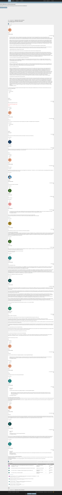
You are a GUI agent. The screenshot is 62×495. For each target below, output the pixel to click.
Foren (9, 0)
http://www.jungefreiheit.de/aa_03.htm (12, 102)
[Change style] (50, 0)
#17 (10, 378)
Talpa (9, 226)
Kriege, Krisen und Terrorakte (13, 480)
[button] (14, 1)
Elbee (9, 283)
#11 (10, 238)
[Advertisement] (31, 14)
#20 (10, 441)
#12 (10, 255)
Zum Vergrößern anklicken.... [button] (13, 85)
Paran (9, 22)
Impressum (21, 0)
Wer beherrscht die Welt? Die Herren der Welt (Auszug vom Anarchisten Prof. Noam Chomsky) (21, 478)
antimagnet (9, 144)
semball (9, 260)
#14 (10, 305)
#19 (10, 421)
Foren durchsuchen (14, 2)
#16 (10, 363)
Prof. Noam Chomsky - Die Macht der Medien (17, 472)
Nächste (11, 23)
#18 (10, 404)
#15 (10, 343)
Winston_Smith (10, 311)
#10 (10, 220)
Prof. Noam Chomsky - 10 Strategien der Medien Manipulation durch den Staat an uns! (22, 470)
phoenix (9, 193)
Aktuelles (13, 0)
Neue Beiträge (10, 2)
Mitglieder (17, 0)
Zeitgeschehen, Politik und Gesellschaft (14, 477)
